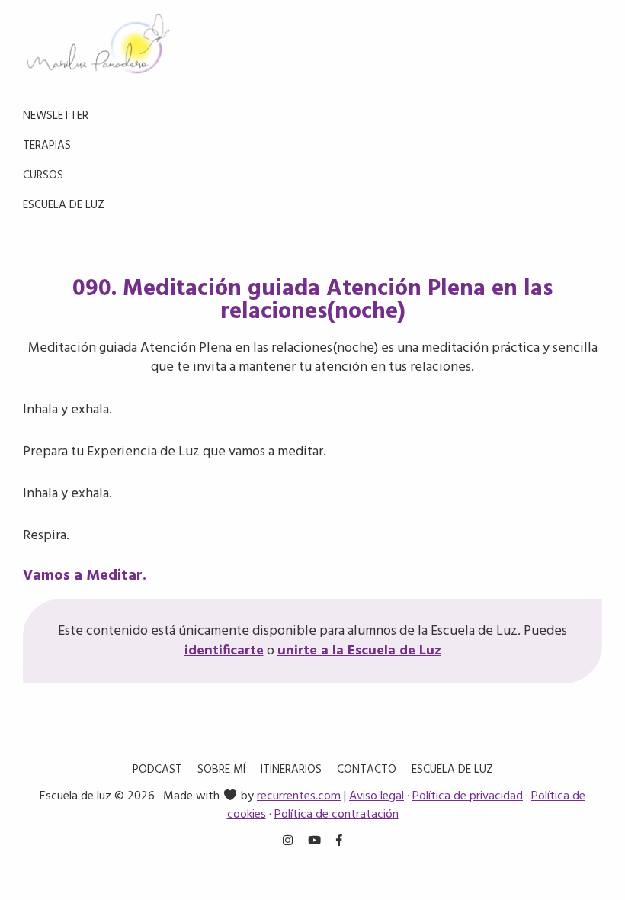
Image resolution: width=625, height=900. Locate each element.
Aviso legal (376, 796)
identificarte (224, 651)
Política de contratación (336, 814)
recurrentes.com (299, 796)
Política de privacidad (467, 796)
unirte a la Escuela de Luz (359, 651)
